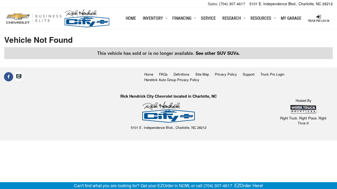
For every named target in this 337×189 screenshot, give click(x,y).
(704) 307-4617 (232, 3)
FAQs (163, 74)
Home (131, 18)
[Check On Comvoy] (18, 76)
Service (208, 18)
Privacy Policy (226, 74)
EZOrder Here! (248, 185)
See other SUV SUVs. (218, 53)
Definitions (182, 74)
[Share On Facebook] (8, 76)
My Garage (291, 18)
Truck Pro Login (272, 74)
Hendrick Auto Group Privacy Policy (171, 79)
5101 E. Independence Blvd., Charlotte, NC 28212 (291, 3)
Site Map (202, 74)
